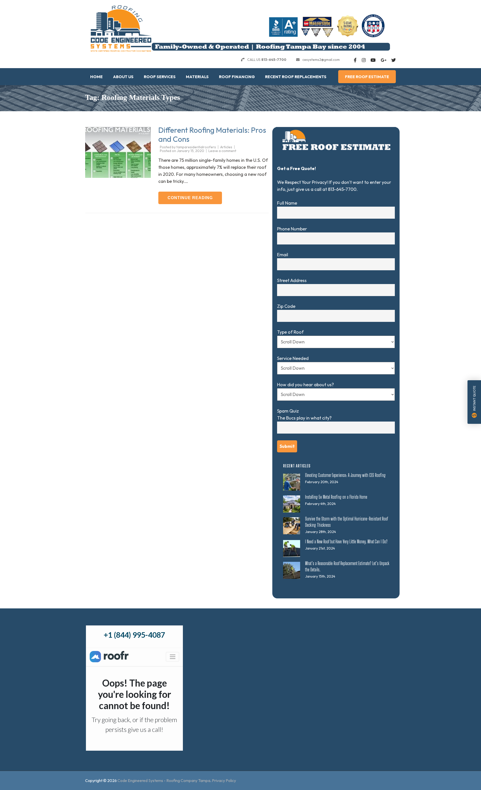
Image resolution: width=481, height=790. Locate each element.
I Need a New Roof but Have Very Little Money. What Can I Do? (346, 541)
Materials (197, 76)
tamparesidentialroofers (196, 147)
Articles (226, 147)
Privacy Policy (224, 780)
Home (96, 76)
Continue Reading (190, 198)
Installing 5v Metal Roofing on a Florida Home (336, 497)
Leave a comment (222, 151)
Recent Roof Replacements (295, 76)
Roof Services (160, 76)
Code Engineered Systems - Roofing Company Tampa (163, 780)
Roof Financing (237, 76)
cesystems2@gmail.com (321, 59)
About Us (123, 76)
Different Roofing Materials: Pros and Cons (212, 134)
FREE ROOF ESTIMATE (367, 76)
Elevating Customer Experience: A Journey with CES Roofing (345, 475)
